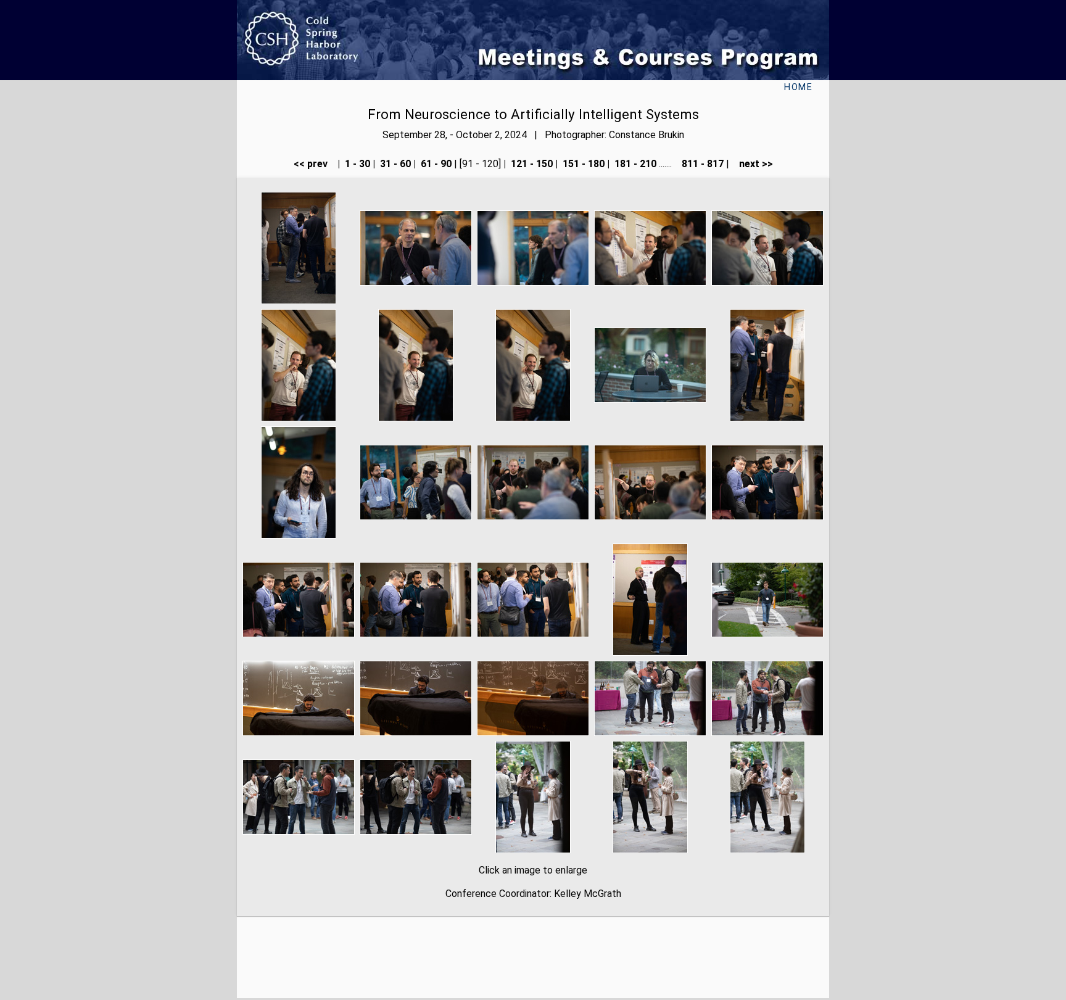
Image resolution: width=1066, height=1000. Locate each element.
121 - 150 (530, 164)
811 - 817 (701, 164)
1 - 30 (356, 164)
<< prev (314, 164)
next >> (752, 164)
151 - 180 (582, 164)
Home (798, 87)
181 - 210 (634, 164)
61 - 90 (435, 164)
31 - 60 (394, 164)
